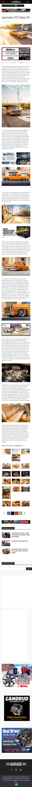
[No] (30, 781)
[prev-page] (3, 557)
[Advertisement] (16, 591)
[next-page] (5, 557)
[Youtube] (20, 770)
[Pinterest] (16, 513)
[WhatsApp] (20, 513)
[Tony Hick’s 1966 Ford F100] (6, 543)
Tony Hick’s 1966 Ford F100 (19, 541)
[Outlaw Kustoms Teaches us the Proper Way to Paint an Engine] (6, 551)
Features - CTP (20, 5)
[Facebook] (8, 513)
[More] (24, 513)
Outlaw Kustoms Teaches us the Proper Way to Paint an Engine (20, 550)
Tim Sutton (27, 62)
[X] (12, 513)
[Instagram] (16, 770)
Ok (16, 784)
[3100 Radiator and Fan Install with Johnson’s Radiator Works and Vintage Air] (6, 535)
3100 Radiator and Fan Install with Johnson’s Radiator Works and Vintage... (21, 534)
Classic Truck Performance (9, 5)
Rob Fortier (6, 62)
